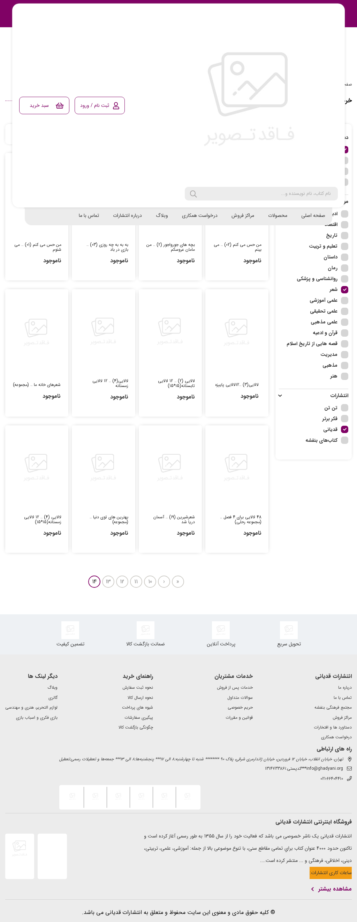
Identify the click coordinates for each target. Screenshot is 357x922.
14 (94, 581)
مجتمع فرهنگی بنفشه (333, 707)
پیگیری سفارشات (138, 717)
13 (108, 581)
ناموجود (252, 260)
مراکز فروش (242, 215)
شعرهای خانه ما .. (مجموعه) (37, 384)
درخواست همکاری (200, 215)
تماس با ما (89, 215)
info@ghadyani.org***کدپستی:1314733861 (304, 768)
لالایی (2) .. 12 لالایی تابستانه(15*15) (176, 383)
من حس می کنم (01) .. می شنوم (37, 247)
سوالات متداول (240, 697)
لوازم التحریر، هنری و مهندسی (31, 707)
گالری (53, 697)
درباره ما (345, 687)
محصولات (277, 215)
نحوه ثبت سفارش (137, 687)
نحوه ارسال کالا (140, 697)
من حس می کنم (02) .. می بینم (237, 247)
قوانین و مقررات (239, 717)
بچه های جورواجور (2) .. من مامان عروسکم (170, 247)
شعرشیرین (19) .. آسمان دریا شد (174, 520)
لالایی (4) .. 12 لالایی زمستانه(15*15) (42, 520)
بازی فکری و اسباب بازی (37, 717)
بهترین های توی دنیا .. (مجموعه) (109, 520)
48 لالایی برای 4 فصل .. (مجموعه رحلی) (240, 520)
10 (150, 581)
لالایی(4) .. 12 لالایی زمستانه (110, 383)
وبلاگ (162, 215)
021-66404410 (331, 778)
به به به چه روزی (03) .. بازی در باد (107, 247)
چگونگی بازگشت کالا (136, 727)
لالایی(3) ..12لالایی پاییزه (237, 384)
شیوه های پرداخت (137, 707)
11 (136, 581)
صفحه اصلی (313, 215)
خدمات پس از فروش (235, 687)
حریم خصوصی (240, 707)
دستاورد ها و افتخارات (333, 727)
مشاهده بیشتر (335, 889)
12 (122, 581)
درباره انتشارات (127, 215)
